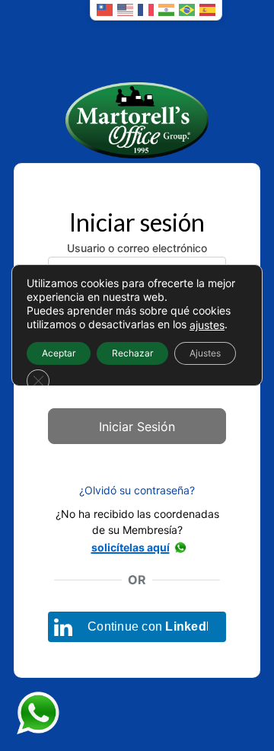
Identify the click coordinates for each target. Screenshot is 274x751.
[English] (125, 10)
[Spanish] (207, 10)
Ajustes (205, 353)
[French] (146, 10)
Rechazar (132, 353)
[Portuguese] (187, 10)
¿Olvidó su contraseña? (137, 490)
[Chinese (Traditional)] (105, 10)
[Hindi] (166, 10)
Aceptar (58, 353)
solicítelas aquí (130, 547)
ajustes (207, 324)
